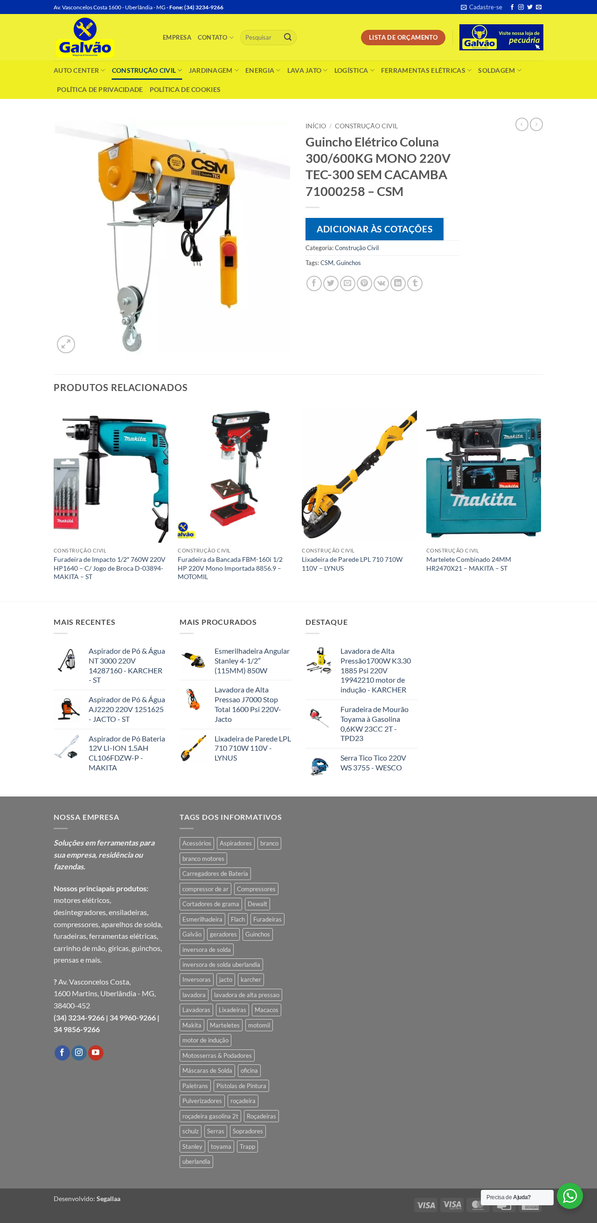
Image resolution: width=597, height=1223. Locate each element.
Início (315, 126)
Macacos (266, 1009)
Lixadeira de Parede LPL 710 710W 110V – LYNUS (352, 563)
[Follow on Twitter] (530, 7)
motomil (259, 1025)
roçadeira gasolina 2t (210, 1116)
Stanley (192, 1146)
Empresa (177, 37)
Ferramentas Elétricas (423, 70)
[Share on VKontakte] (381, 283)
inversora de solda (206, 949)
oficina (249, 1070)
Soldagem (496, 70)
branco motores (203, 858)
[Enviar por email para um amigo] (347, 283)
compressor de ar (205, 889)
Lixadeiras (232, 1009)
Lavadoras (196, 1009)
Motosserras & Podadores (217, 1055)
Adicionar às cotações (374, 229)
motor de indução (205, 1040)
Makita (191, 1025)
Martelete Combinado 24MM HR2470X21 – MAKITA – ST (468, 563)
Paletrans (195, 1086)
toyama (221, 1146)
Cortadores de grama (210, 904)
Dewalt (257, 904)
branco (269, 843)
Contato (213, 37)
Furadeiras (267, 919)
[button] (481, 7)
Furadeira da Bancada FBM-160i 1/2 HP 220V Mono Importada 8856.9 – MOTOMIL (230, 567)
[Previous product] (536, 124)
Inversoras (196, 979)
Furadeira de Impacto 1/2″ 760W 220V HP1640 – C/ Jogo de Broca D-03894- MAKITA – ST (110, 567)
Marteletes (225, 1025)
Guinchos (348, 262)
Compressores (256, 889)
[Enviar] (288, 38)
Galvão (191, 934)
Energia (259, 70)
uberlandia (196, 1161)
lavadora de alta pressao (246, 995)
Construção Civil (144, 70)
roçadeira (243, 1100)
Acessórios (196, 843)
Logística (351, 70)
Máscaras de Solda (207, 1070)
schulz (190, 1131)
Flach (238, 919)
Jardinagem (211, 70)
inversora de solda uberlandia (221, 964)
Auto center (76, 70)
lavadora (194, 995)
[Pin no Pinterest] (364, 283)
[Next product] (521, 124)
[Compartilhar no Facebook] (314, 283)
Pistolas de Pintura (241, 1086)
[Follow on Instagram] (521, 7)
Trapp (247, 1146)
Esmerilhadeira (202, 919)
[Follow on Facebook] (512, 7)
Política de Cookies (185, 89)
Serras (215, 1131)
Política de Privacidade (100, 89)
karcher (251, 979)
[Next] (541, 502)
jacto (225, 979)
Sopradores (248, 1131)
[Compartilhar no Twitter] (331, 283)
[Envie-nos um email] (538, 7)
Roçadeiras (261, 1116)
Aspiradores (236, 843)
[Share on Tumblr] (415, 283)
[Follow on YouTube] (96, 1053)
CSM (326, 262)
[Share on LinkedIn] (398, 283)
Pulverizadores (202, 1100)
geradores (223, 934)
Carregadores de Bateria (215, 873)
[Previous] (54, 502)
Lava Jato (304, 70)
